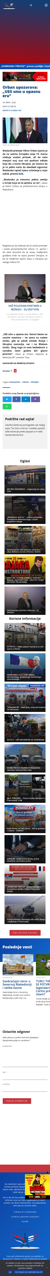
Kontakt (25, 1221)
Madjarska (14, 382)
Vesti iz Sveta (9, 106)
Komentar (8, 1046)
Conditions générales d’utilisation (25, 1216)
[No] (47, 1268)
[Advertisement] (25, 35)
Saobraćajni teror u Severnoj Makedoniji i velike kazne (17, 984)
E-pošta (7, 1084)
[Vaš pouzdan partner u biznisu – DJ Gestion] (25, 288)
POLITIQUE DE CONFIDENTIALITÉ (28, 1272)
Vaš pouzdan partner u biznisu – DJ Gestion (25, 307)
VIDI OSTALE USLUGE (25, 933)
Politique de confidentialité (25, 1212)
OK (10, 1272)
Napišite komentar (12, 110)
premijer (35, 382)
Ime (5, 1072)
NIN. (21, 173)
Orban (25, 382)
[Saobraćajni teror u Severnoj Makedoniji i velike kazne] (18, 964)
